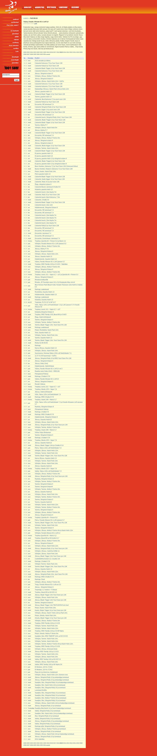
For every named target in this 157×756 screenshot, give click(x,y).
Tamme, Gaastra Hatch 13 (43, 338)
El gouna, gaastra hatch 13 (44, 153)
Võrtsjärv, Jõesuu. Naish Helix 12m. (46, 254)
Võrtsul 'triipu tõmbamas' (43, 432)
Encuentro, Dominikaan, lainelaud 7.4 (47, 238)
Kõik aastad (46, 54)
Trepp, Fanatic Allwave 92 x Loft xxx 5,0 (48, 584)
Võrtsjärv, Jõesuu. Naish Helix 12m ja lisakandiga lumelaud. (55, 703)
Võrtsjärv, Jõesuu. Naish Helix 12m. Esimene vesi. (51, 675)
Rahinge (38, 345)
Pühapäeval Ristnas (41, 374)
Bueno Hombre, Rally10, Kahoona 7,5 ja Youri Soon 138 (53, 169)
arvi (29, 73)
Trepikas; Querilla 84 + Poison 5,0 (46, 517)
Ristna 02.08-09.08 (41, 343)
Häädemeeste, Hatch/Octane (44, 366)
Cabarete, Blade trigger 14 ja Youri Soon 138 (50, 146)
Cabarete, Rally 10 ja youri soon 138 (47, 182)
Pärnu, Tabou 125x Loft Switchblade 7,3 (48, 448)
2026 (24, 52)
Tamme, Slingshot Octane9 (44, 486)
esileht (25, 18)
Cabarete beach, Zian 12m (44, 205)
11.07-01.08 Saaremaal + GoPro (45, 356)
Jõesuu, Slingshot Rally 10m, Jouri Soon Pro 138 (51, 574)
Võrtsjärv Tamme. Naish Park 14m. (46, 564)
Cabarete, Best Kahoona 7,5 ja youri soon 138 (50, 99)
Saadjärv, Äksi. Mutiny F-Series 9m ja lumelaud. (50, 698)
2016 (58, 52)
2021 (41, 52)
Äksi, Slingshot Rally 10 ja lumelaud (47, 716)
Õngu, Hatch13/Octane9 (43, 317)
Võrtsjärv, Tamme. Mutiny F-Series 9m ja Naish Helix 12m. (54, 644)
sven (29, 60)
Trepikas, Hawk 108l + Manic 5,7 (46, 399)
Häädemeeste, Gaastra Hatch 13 (46, 259)
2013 (67, 52)
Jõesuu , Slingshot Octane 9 (44, 587)
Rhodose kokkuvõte (41, 280)
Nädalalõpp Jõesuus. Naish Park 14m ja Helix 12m (52, 89)
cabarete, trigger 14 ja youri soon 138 (47, 109)
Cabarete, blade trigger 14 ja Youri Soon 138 (50, 179)
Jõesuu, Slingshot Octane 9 (44, 79)
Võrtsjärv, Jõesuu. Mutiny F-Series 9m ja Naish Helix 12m (54, 530)
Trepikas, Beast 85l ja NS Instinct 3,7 (47, 538)
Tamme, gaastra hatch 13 (43, 97)
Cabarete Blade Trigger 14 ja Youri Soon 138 (50, 68)
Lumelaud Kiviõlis (41, 690)
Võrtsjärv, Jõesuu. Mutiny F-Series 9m (47, 620)
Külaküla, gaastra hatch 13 (44, 189)
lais (29, 104)
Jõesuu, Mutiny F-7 (41, 130)
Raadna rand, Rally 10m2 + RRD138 (47, 371)
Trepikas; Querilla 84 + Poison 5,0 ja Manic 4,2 (50, 241)
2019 (48, 52)
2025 (28, 52)
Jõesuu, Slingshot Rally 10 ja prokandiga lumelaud (52, 677)
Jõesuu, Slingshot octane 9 (44, 73)
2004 (38, 54)
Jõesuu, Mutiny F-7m (42, 249)
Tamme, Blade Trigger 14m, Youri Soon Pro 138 (51, 325)
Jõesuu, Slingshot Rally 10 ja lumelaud (48, 706)
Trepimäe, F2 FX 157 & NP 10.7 (45, 302)
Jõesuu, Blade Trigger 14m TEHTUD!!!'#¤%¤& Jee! (52, 605)
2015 (61, 52)
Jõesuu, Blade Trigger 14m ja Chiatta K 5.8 (49, 445)
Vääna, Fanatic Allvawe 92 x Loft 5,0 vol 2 (48, 369)
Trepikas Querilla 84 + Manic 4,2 (45, 535)
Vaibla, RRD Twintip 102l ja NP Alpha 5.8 (48, 664)
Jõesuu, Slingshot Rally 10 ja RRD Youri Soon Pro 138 (53, 358)
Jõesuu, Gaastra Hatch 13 (43, 256)
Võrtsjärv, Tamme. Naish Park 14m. (46, 335)
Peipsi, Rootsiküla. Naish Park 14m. (47, 330)
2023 (34, 52)
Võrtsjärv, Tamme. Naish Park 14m (46, 453)
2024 (31, 52)
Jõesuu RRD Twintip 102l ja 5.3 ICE (47, 651)
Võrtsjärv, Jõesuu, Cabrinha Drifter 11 (47, 551)
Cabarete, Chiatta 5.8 (42, 200)
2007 (28, 54)
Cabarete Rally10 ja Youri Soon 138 (47, 66)
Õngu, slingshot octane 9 (43, 184)
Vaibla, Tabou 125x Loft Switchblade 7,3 (48, 471)
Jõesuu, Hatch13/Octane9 (43, 392)
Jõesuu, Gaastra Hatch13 (43, 419)
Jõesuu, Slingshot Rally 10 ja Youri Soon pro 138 (51, 425)
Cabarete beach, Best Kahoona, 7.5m (47, 197)
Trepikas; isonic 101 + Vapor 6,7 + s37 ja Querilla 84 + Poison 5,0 (56, 274)
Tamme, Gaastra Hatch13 (43, 502)
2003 (41, 54)
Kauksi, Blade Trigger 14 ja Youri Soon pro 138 (50, 610)
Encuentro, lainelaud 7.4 (43, 233)
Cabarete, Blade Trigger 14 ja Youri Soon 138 (50, 120)
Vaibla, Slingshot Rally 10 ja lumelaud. (47, 711)
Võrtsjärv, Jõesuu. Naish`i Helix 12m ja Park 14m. (51, 613)
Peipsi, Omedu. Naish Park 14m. (45, 615)
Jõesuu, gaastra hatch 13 (43, 91)
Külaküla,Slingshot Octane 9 (44, 312)
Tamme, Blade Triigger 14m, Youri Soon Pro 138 (51, 456)
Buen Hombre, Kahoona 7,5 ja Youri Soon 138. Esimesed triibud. (56, 166)
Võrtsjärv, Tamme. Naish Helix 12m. (46, 148)
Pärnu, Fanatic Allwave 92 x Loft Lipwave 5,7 (50, 520)
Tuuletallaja (31, 708)
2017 (54, 52)
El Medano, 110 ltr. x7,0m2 (43, 667)
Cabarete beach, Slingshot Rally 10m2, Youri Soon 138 (53, 117)
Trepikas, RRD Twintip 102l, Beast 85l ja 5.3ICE (50, 314)
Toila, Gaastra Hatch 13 (42, 332)
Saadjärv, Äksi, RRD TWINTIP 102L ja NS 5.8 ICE (51, 636)
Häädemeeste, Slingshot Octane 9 (46, 207)
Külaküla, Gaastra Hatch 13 (44, 300)
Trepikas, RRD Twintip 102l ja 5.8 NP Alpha (49, 631)
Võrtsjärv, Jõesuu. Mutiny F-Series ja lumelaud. (50, 729)
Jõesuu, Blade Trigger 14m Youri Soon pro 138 (50, 556)
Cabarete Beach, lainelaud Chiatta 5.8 (47, 187)
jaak (35, 23)
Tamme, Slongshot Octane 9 (44, 528)
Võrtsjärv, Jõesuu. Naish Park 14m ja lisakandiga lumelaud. (54, 734)
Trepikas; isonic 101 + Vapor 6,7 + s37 (47, 309)
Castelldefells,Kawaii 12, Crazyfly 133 (47, 559)
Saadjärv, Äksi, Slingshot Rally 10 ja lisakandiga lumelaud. (54, 682)
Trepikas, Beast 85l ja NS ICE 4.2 (46, 592)
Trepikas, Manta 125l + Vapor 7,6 (46, 389)
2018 (51, 52)
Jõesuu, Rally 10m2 (41, 363)
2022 (38, 52)
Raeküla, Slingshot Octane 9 (44, 407)
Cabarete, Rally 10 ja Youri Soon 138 (47, 195)
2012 (71, 52)
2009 (81, 52)
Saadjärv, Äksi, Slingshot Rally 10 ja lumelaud (50, 700)
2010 (77, 52)
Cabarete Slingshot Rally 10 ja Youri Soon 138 (50, 107)
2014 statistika (39, 739)
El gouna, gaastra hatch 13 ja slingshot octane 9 (51, 158)
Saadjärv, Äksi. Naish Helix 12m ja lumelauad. (50, 685)
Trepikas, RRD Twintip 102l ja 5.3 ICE (47, 623)
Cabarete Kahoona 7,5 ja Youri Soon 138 (48, 63)
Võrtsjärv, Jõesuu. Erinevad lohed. (46, 649)
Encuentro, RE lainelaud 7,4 (44, 104)
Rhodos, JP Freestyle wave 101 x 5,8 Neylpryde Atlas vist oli (55, 282)
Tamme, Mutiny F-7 (41, 125)
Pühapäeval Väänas (41, 409)
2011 (74, 52)
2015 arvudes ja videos (42, 60)
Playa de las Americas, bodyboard (46, 672)
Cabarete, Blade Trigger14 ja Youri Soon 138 (50, 161)
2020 (44, 52)
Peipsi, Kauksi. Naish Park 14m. (45, 171)
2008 (24, 54)
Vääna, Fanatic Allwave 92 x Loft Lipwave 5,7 (50, 262)
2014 (64, 52)
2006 (31, 54)
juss (29, 551)
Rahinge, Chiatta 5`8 (42, 412)
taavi (29, 373)
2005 (34, 54)
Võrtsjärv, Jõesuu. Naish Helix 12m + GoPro (49, 81)
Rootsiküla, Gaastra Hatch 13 (44, 292)
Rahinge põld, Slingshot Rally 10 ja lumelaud (50, 726)
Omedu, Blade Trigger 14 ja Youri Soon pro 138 (50, 618)
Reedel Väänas (40, 384)
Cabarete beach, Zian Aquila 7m (45, 192)
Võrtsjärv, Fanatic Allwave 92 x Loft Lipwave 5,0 (50, 243)
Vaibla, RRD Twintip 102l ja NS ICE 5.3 (48, 659)
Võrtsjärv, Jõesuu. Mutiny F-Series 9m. (47, 76)
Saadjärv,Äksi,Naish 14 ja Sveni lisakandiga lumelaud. (53, 708)
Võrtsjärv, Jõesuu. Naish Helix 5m (46, 127)
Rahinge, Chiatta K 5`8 (42, 376)
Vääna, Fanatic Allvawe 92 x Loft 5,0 (47, 379)
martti (29, 63)
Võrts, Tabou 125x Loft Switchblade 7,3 (48, 394)
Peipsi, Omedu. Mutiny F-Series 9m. (47, 633)
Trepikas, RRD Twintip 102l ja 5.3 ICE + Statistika (51, 264)
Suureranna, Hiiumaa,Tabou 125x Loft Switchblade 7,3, (53, 353)
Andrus (30, 241)
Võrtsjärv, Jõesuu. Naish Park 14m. (46, 350)
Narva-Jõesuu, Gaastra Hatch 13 (46, 348)
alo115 (30, 302)
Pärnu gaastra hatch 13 (42, 174)
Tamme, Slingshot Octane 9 (44, 320)
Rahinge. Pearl (40, 579)
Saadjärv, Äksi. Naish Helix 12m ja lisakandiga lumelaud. (54, 713)
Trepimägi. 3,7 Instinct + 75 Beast (46, 590)
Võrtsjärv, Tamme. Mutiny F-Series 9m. (47, 322)
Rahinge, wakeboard (42, 289)
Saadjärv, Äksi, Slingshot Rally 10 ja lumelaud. (50, 687)
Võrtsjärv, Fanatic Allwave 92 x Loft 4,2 (47, 533)
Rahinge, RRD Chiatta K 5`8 (44, 397)
